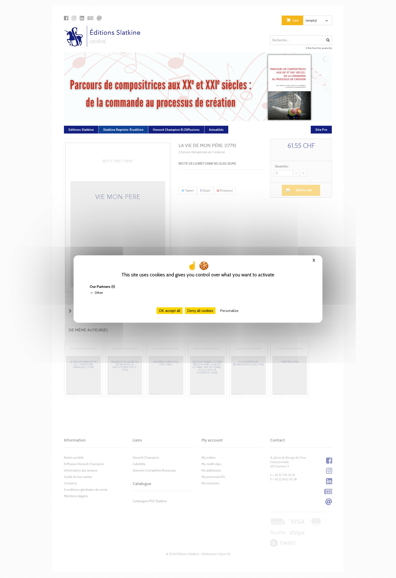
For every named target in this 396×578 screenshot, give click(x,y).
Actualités (216, 130)
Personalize (229, 310)
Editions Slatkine (81, 130)
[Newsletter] (90, 18)
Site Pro (321, 130)
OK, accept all (169, 310)
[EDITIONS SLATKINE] (104, 36)
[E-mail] (99, 18)
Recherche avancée (319, 48)
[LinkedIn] (82, 18)
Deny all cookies (200, 310)
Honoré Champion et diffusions (176, 130)
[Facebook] (66, 18)
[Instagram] (74, 18)
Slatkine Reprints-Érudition (123, 130)
